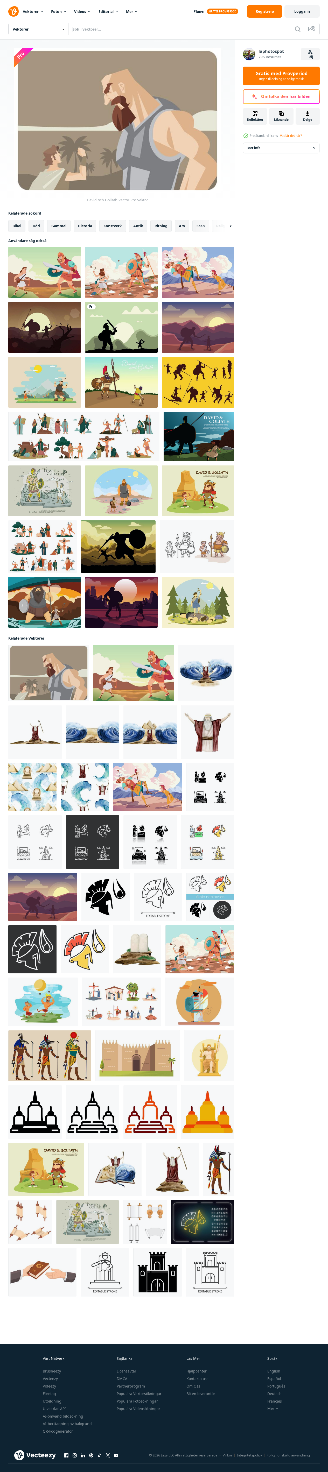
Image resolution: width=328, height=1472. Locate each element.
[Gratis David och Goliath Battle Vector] (43, 1002)
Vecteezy (50, 1378)
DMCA (122, 1378)
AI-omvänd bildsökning (63, 1416)
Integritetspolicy (249, 1455)
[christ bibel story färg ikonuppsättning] (83, 436)
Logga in (302, 11)
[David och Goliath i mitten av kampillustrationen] (198, 327)
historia (85, 225)
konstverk (112, 225)
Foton (56, 11)
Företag (49, 1393)
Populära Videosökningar (138, 1408)
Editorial (106, 11)
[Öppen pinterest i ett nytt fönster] (91, 1455)
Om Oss (193, 1386)
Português (276, 1386)
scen (201, 225)
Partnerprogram (131, 1386)
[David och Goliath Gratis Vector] (44, 327)
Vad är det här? (291, 135)
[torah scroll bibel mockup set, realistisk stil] (145, 1222)
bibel (16, 225)
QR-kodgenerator (58, 1431)
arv (182, 225)
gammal (58, 225)
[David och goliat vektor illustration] (121, 327)
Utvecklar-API (54, 1408)
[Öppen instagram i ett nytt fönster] (75, 1455)
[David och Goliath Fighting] (198, 272)
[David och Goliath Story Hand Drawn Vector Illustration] (44, 490)
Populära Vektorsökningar (139, 1393)
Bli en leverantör (200, 1393)
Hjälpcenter (196, 1371)
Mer (129, 11)
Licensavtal (126, 1371)
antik (138, 225)
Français (274, 1401)
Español (274, 1378)
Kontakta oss (197, 1378)
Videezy (49, 1386)
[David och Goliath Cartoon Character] (197, 546)
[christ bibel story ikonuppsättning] (42, 546)
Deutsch (274, 1393)
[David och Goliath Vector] (48, 673)
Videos (80, 11)
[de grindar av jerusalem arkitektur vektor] (137, 1055)
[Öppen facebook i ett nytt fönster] (66, 1455)
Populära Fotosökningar (137, 1401)
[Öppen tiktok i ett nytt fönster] (99, 1455)
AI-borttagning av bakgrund (67, 1423)
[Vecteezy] (13, 11)
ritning (161, 225)
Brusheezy (52, 1371)
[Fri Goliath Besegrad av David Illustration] (198, 602)
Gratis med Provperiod (281, 75)
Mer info (253, 148)
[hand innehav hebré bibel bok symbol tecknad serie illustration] (42, 1272)
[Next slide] (226, 226)
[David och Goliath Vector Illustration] (199, 436)
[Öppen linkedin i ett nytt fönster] (83, 1455)
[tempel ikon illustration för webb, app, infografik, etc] (35, 1112)
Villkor (227, 1455)
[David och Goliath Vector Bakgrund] (118, 546)
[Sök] (298, 29)
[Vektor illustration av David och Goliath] (121, 382)
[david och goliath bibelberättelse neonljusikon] (202, 1222)
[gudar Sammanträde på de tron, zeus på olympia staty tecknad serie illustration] (209, 1055)
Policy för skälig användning (288, 1455)
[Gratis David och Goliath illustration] (121, 490)
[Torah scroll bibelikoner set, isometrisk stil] (30, 1222)
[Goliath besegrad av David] (121, 272)
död (36, 225)
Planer (199, 11)
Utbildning (52, 1401)
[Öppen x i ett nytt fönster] (108, 1455)
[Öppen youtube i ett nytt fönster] (116, 1455)
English (273, 1371)
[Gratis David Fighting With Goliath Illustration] (44, 382)
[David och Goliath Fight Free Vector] (121, 602)
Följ (310, 57)
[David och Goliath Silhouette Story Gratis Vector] (198, 382)
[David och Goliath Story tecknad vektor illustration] (198, 490)
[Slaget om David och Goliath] (44, 272)
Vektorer (31, 11)
